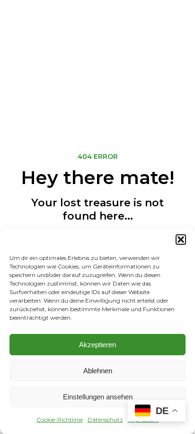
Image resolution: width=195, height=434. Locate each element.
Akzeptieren (97, 345)
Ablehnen (97, 371)
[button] (181, 239)
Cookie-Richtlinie (59, 419)
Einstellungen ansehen (98, 397)
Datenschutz (105, 419)
